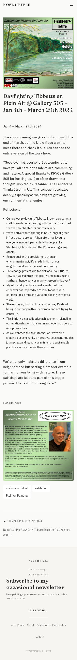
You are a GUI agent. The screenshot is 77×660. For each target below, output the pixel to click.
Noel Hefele (16, 5)
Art (13, 625)
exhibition (41, 488)
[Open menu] (71, 4)
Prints (20, 625)
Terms (48, 650)
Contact (39, 637)
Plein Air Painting (17, 495)
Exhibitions (43, 625)
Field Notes (59, 625)
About (30, 625)
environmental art (17, 488)
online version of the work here (26, 153)
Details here (12, 403)
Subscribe (37, 610)
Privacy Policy (33, 650)
